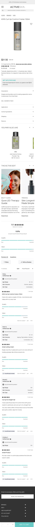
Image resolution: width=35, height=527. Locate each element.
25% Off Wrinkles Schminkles (17, 2)
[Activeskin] (17, 7)
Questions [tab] (13, 257)
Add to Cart (24, 525)
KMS (15, 152)
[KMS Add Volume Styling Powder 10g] (15, 132)
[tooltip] (8, 373)
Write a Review (28, 262)
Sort (18, 268)
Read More (4, 216)
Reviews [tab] (4, 257)
